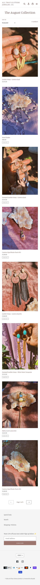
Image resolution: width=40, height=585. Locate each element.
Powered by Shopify (29, 578)
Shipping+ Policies (10, 525)
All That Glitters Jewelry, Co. (11, 3)
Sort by (4, 19)
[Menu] (37, 3)
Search (6, 519)
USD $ (19, 555)
